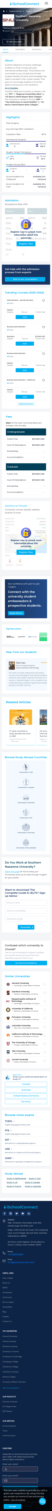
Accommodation (9, 1426)
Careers (6, 1317)
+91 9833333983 (15, 1254)
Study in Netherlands (16, 1178)
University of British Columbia (14, 1382)
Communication (9, 1436)
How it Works (8, 1278)
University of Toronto (11, 1351)
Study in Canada (32, 1182)
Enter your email (11, 1476)
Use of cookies (18, 1500)
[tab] (5, 49)
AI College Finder (9, 1406)
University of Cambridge (12, 1357)
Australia (26, 1090)
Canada (26, 1084)
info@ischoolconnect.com (21, 1262)
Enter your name (11, 1464)
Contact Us (7, 1321)
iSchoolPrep (7, 1307)
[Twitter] (17, 1214)
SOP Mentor (7, 1411)
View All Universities (11, 1388)
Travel (5, 1431)
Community (7, 1297)
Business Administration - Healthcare (21, 380)
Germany (26, 1101)
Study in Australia (33, 1186)
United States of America (26, 1096)
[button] (42, 1501)
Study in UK (12, 1182)
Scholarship (7, 1292)
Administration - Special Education (20, 300)
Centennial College (10, 1367)
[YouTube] (23, 1214)
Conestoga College (10, 1362)
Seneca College (9, 1377)
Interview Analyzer (10, 1402)
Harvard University (10, 1336)
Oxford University (9, 1341)
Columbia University (10, 1372)
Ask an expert (8, 1302)
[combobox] (22, 31)
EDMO (5, 1288)
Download (25, 927)
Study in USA (35, 1178)
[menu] (46, 3)
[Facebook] (5, 1214)
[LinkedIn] (29, 1214)
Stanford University (10, 1346)
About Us (6, 1283)
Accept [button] (12, 1506)
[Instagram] (11, 1214)
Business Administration (16, 327)
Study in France (14, 1186)
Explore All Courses (26, 404)
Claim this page (12, 871)
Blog (4, 1312)
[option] (9, 727)
